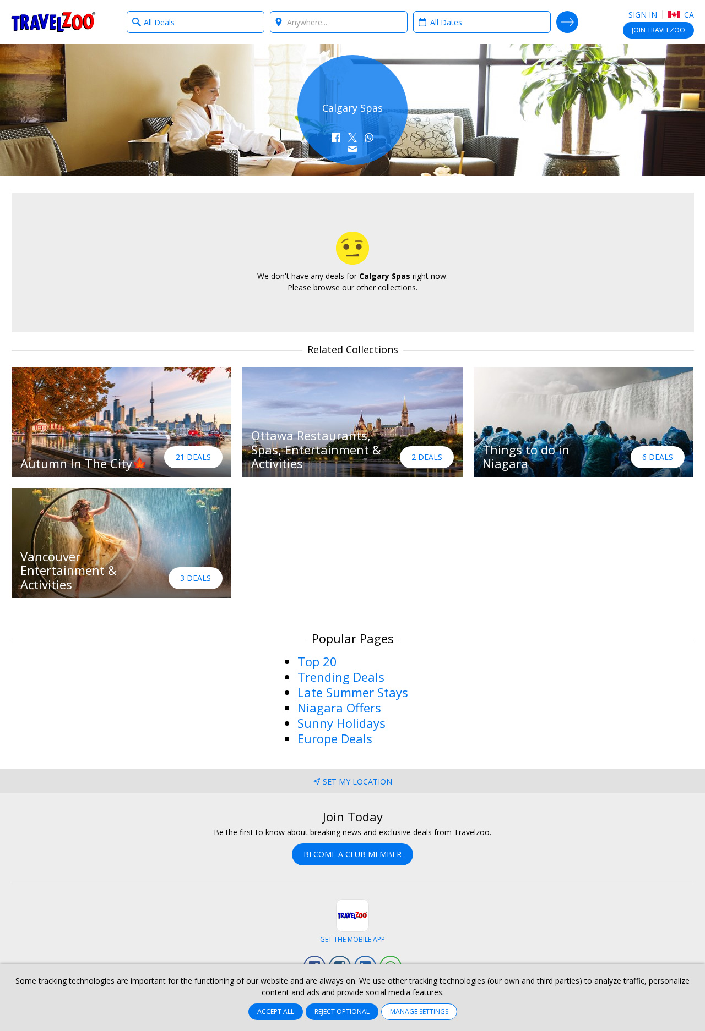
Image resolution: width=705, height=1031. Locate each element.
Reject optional (342, 1011)
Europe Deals (334, 738)
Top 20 (317, 661)
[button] (336, 137)
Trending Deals (340, 676)
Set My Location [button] (357, 781)
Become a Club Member (352, 854)
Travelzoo (53, 22)
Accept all (275, 1011)
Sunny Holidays (341, 723)
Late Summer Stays (352, 692)
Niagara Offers (339, 707)
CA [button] (688, 14)
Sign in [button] (642, 14)
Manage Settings (419, 1011)
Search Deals (567, 22)
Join (658, 30)
